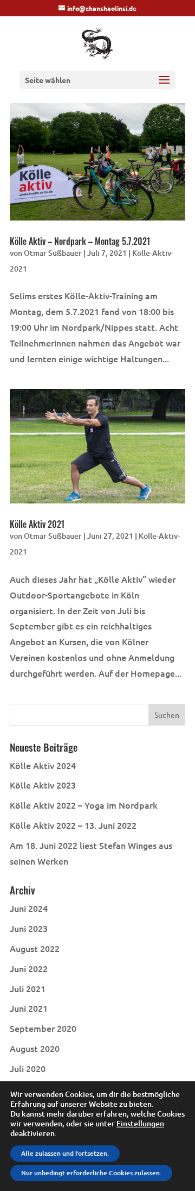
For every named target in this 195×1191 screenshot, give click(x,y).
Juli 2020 (28, 1068)
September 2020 (43, 1028)
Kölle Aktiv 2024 (43, 765)
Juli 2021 (28, 988)
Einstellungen (140, 1124)
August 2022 (35, 948)
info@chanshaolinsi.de (101, 8)
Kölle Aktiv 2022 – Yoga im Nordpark (84, 805)
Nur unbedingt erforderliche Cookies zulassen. (91, 1172)
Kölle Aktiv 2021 (37, 524)
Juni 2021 (29, 1008)
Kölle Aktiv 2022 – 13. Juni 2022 (73, 825)
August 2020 (35, 1048)
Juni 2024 (29, 908)
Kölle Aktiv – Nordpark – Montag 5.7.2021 (80, 241)
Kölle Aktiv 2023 (43, 785)
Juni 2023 (29, 928)
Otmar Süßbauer (53, 253)
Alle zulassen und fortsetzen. (65, 1153)
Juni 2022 (29, 968)
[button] (164, 87)
